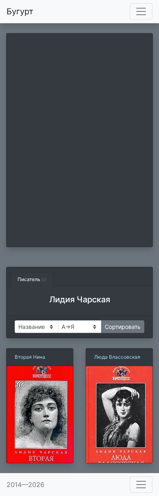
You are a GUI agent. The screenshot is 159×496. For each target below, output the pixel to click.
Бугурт (20, 11)
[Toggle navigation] (141, 11)
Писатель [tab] (32, 279)
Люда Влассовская (117, 357)
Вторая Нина (30, 357)
